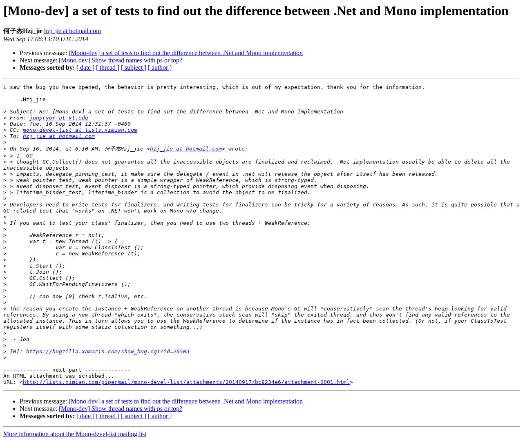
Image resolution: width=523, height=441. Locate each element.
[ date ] (85, 67)
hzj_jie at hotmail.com (72, 30)
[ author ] (160, 67)
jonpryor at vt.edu (58, 118)
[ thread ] (107, 67)
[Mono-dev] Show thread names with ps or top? (120, 60)
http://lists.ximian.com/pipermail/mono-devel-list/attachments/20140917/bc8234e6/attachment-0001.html (186, 382)
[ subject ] (133, 67)
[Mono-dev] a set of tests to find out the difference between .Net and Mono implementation (186, 52)
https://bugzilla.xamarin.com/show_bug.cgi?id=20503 (108, 351)
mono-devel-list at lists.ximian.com (80, 130)
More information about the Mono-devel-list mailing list (74, 433)
